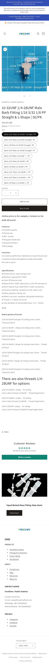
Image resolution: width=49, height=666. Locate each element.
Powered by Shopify (30, 653)
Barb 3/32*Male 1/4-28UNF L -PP (17, 177)
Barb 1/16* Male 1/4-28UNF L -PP (17, 172)
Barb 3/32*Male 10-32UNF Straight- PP (19, 140)
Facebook (13, 622)
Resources (14, 576)
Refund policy (43, 653)
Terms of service (25, 657)
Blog (11, 572)
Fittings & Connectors (18, 553)
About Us (13, 579)
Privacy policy (13, 657)
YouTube (13, 626)
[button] (4, 33)
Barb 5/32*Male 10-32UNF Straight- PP (19, 150)
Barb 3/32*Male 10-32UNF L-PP (16, 161)
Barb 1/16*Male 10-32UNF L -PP (17, 156)
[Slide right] (29, 96)
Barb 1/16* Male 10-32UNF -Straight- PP (20, 134)
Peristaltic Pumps (17, 549)
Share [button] (6, 432)
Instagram (14, 619)
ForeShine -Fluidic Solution (15, 653)
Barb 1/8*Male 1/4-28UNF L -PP (16, 183)
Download (14, 513)
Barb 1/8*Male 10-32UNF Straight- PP (19, 145)
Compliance (14, 569)
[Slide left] (19, 96)
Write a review (24, 457)
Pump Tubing (15, 556)
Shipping (4, 126)
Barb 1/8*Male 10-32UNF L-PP (16, 167)
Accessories (14, 559)
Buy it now (24, 208)
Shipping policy (37, 657)
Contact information (25, 661)
